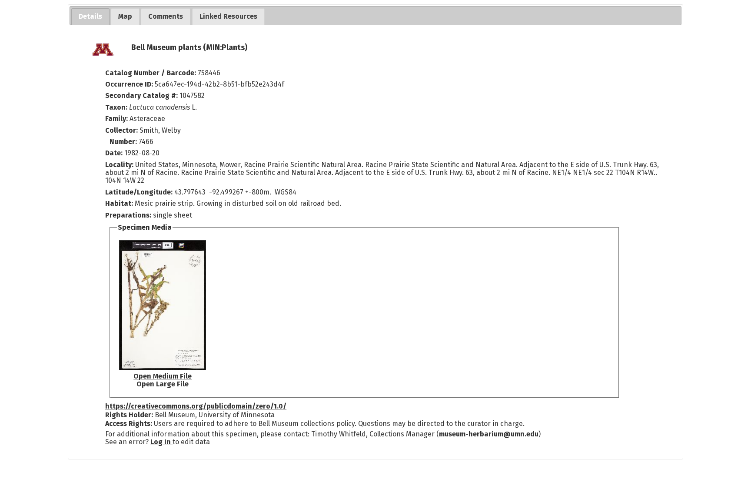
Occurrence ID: (130, 84)
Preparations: (128, 215)
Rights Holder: (129, 415)
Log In (161, 442)
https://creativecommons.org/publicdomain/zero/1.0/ (195, 406)
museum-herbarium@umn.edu (488, 434)
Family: (116, 118)
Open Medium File (162, 376)
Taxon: (116, 107)
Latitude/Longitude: (139, 192)
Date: (114, 153)
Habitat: (120, 203)
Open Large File (162, 384)
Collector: (122, 130)
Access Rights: (128, 423)
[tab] (90, 16)
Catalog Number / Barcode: (151, 73)
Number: (124, 141)
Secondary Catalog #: (141, 95)
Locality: (119, 165)
